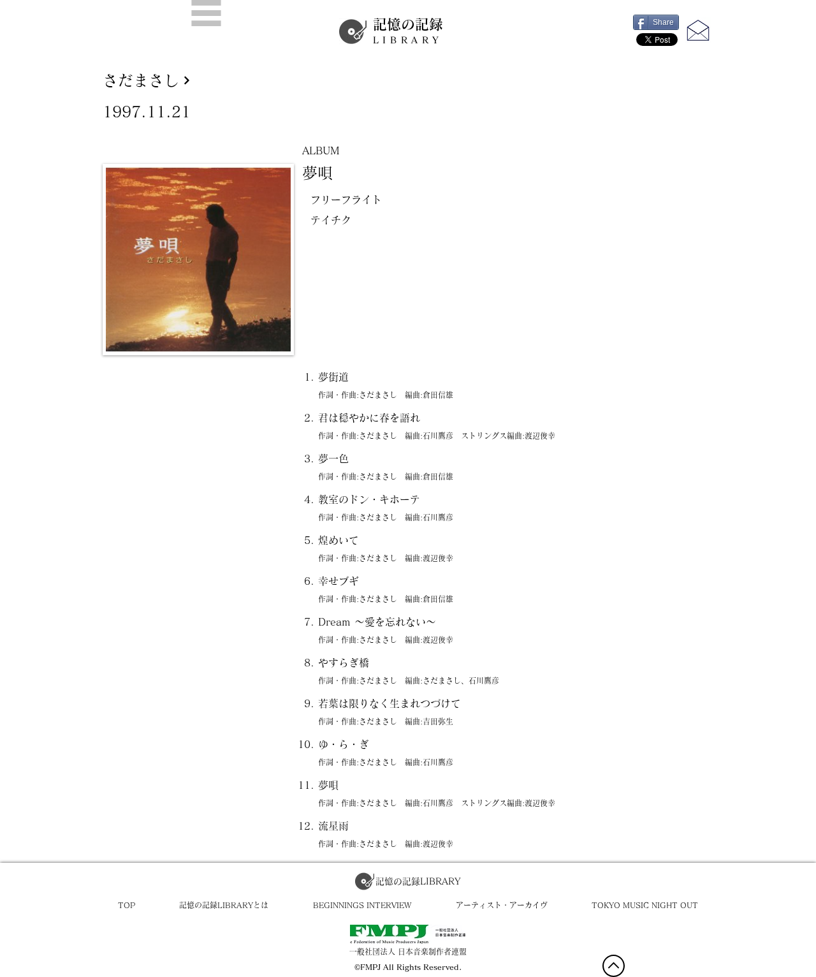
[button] (206, 13)
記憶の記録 (408, 31)
